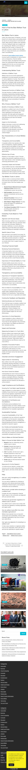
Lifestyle (2, 689)
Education (3, 675)
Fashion (2, 680)
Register (3, 757)
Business (9, 20)
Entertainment (4, 678)
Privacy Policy (4, 762)
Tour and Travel (4, 703)
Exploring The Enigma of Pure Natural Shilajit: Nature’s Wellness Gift (12, 567)
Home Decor (4, 687)
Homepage (4, 20)
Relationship (4, 694)
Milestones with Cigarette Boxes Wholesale (11, 586)
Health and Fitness (5, 684)
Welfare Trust (6, 535)
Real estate (3, 691)
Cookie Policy (11, 761)
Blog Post (3, 760)
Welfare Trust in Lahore (16, 535)
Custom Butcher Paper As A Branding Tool (12, 604)
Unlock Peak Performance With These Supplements (14, 651)
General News (4, 682)
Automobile (3, 666)
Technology (3, 701)
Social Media (4, 698)
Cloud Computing (5, 671)
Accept (11, 764)
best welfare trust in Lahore (16, 55)
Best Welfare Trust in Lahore (13, 533)
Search (3, 631)
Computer (3, 673)
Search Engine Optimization (7, 696)
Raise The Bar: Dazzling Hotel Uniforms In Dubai (13, 623)
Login (2, 755)
